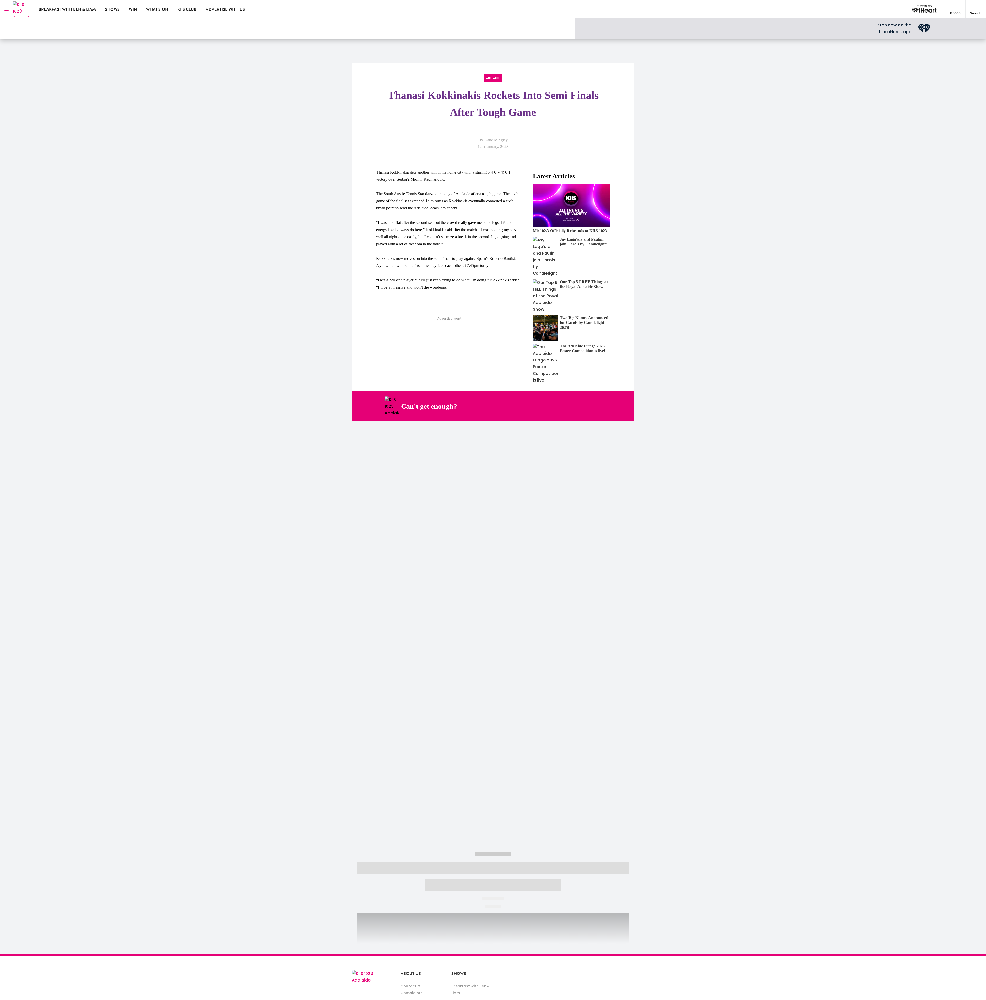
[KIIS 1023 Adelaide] (22, 9)
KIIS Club (186, 9)
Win (133, 9)
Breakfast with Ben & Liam (67, 9)
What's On (157, 9)
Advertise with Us (225, 9)
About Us (411, 973)
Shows (112, 9)
